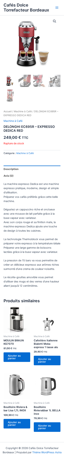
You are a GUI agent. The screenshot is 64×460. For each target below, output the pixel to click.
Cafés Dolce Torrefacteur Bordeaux (26, 7)
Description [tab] (11, 169)
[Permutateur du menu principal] (56, 7)
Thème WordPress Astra (47, 452)
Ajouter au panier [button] (14, 357)
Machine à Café (23, 111)
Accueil (8, 111)
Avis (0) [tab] (9, 175)
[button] (54, 21)
